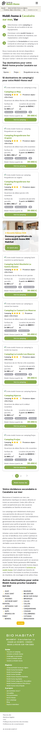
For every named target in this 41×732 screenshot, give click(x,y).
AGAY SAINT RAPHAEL (8, 594)
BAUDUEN (27, 591)
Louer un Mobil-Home (14, 658)
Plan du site (7, 715)
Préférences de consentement (13, 724)
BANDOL (8, 618)
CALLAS (26, 601)
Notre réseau (11, 698)
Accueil (3, 8)
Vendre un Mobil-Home (14, 661)
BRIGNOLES (28, 598)
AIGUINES (8, 598)
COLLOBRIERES (29, 613)
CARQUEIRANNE (30, 608)
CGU (4, 719)
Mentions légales (8, 717)
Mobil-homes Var (20, 482)
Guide (7, 649)
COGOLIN (27, 611)
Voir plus (20, 623)
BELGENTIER (28, 593)
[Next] (26, 476)
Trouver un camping (13, 652)
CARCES (27, 606)
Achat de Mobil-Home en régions (17, 8)
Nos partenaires (12, 695)
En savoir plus (12, 247)
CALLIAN (27, 603)
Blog (8, 702)
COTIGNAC (28, 616)
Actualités (10, 693)
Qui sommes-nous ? (13, 691)
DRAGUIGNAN (29, 618)
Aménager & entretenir (14, 656)
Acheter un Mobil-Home (15, 654)
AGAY (7, 591)
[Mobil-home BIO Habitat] (20, 635)
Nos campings (11, 700)
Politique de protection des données (15, 722)
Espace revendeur (13, 704)
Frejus (16, 72)
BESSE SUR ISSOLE (31, 596)
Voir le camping (20, 119)
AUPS (7, 611)
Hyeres (6, 72)
